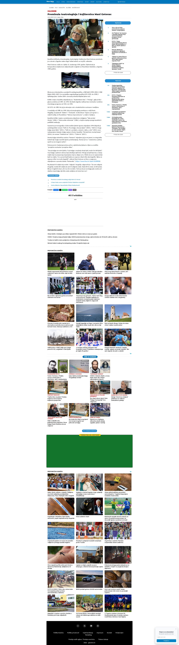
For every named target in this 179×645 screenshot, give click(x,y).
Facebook (56, 189)
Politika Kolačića (58, 633)
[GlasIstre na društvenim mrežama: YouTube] (93, 625)
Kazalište (62, 7)
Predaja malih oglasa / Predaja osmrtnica (82, 639)
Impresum (100, 633)
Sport (92, 2)
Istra (63, 2)
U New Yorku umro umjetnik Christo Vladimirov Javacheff (67, 182)
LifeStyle (106, 2)
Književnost (76, 7)
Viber (70, 189)
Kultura (99, 2)
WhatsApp (65, 189)
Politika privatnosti (73, 633)
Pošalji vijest (119, 633)
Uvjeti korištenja (88, 633)
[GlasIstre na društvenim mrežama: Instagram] (99, 625)
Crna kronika (71, 2)
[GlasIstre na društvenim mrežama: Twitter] (86, 625)
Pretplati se (166, 640)
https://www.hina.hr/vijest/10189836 (88, 161)
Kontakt (109, 633)
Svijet (87, 2)
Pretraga (122, 2)
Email (74, 189)
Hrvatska (80, 2)
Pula (58, 2)
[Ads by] (65, 89)
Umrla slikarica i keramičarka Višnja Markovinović (65, 185)
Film (56, 7)
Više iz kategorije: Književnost (89, 430)
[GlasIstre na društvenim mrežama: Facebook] (79, 625)
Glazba (51, 7)
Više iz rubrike (90, 357)
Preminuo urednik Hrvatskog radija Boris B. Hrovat (65, 179)
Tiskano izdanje (103, 639)
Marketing (88, 635)
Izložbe (68, 7)
